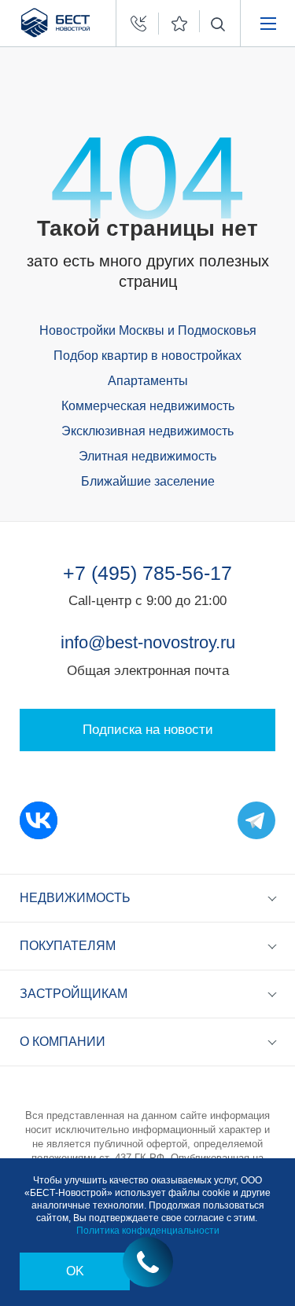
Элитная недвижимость (147, 456)
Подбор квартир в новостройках (147, 355)
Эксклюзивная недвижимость (147, 431)
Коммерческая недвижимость (147, 406)
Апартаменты (148, 380)
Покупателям (68, 945)
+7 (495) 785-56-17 (147, 573)
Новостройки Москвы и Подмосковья (147, 330)
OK (75, 1271)
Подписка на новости (148, 729)
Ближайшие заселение (148, 481)
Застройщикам (73, 993)
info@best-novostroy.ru (148, 642)
